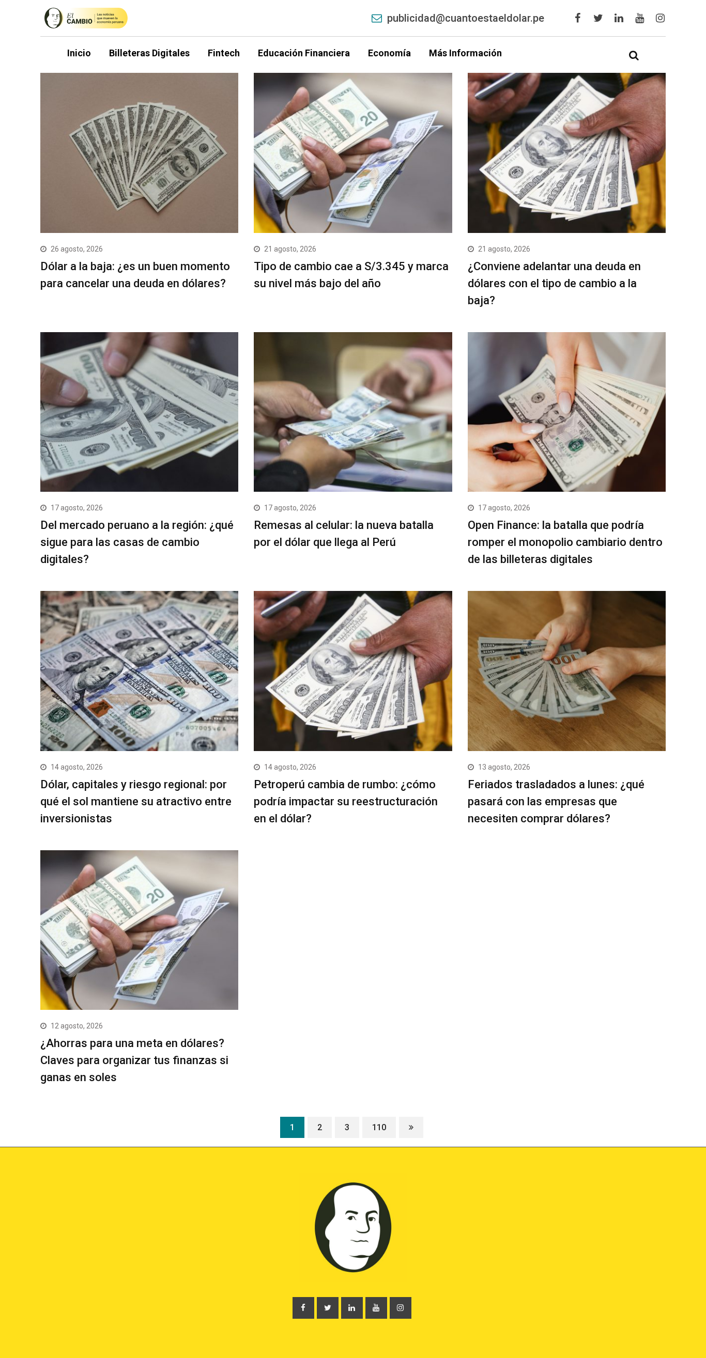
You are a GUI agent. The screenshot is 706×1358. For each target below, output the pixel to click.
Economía (389, 53)
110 (379, 1127)
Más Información (465, 53)
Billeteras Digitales (149, 53)
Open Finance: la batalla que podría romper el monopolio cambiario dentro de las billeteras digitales (565, 542)
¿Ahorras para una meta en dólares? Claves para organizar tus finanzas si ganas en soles (134, 1060)
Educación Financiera (304, 53)
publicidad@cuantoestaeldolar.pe (465, 18)
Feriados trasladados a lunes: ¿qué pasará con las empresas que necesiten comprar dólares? (556, 801)
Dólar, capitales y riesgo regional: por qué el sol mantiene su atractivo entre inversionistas (136, 801)
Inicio (79, 53)
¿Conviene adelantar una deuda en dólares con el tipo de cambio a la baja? (554, 283)
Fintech (224, 53)
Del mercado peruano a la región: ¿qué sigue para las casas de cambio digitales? (137, 542)
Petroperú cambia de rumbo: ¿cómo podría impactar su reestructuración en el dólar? (346, 801)
